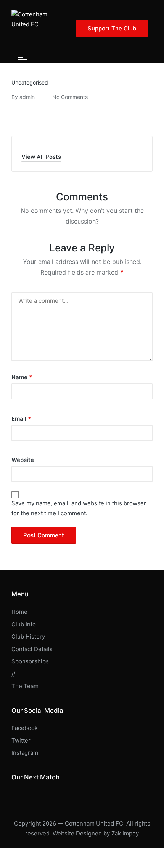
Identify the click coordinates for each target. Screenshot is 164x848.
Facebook (24, 727)
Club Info (23, 624)
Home (19, 611)
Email (21, 418)
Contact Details (32, 649)
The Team (25, 686)
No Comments (70, 97)
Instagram (24, 752)
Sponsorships (30, 661)
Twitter (21, 740)
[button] (112, 28)
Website (22, 459)
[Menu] (22, 59)
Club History (28, 636)
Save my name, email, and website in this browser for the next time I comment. (78, 508)
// (13, 673)
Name (21, 377)
